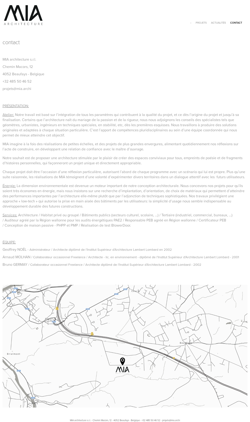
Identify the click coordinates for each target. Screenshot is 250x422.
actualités (218, 23)
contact (236, 23)
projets (201, 23)
